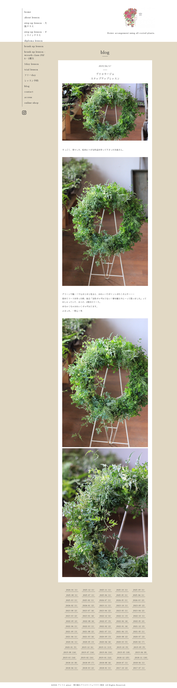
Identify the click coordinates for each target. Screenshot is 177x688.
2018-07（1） (122, 663)
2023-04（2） (139, 611)
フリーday (30, 75)
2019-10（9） (123, 647)
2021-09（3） (72, 631)
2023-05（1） (122, 611)
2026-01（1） (72, 590)
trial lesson (31, 70)
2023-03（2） (72, 616)
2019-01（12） (105, 657)
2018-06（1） (139, 663)
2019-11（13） (105, 647)
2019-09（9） (140, 647)
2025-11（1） (106, 590)
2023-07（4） (89, 611)
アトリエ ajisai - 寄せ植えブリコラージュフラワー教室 (81, 685)
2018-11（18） (141, 657)
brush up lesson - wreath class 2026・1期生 (34, 55)
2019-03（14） (69, 657)
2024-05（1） (122, 600)
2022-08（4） (89, 621)
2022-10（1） (139, 616)
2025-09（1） (139, 590)
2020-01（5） (71, 647)
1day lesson (31, 64)
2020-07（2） (139, 637)
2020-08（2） (122, 637)
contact (28, 92)
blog (27, 86)
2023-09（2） (139, 605)
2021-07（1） (106, 631)
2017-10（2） (122, 668)
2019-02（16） (87, 657)
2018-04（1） (72, 668)
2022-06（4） (122, 621)
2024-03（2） (139, 600)
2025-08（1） (72, 595)
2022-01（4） (122, 626)
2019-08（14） (70, 652)
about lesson (32, 17)
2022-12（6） (106, 616)
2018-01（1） (106, 668)
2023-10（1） (122, 605)
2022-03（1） (89, 626)
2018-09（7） (89, 663)
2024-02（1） (72, 605)
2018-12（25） (123, 657)
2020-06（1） (72, 642)
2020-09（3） (106, 637)
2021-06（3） (122, 631)
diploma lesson (33, 41)
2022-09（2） (72, 621)
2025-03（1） (72, 600)
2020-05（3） (89, 642)
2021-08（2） (89, 631)
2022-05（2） (139, 621)
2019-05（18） (124, 652)
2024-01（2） (89, 605)
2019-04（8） (141, 652)
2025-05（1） (122, 595)
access (28, 97)
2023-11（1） (106, 605)
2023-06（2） (106, 611)
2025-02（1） (89, 600)
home (27, 12)
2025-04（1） (139, 595)
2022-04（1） (72, 626)
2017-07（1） (139, 668)
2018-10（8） (72, 663)
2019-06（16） (106, 652)
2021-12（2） (139, 626)
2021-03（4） (89, 637)
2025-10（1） (122, 590)
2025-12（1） (89, 590)
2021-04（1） (72, 637)
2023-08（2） (72, 611)
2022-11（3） (122, 616)
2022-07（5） (106, 621)
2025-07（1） (89, 595)
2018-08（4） (106, 663)
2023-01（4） (89, 616)
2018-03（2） (89, 668)
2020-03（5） (122, 642)
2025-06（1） (106, 595)
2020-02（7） (139, 642)
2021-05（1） (139, 631)
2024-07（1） (105, 600)
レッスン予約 (31, 81)
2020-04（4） (106, 642)
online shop (31, 103)
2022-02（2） (106, 626)
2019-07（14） (88, 652)
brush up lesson (33, 46)
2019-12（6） (88, 647)
